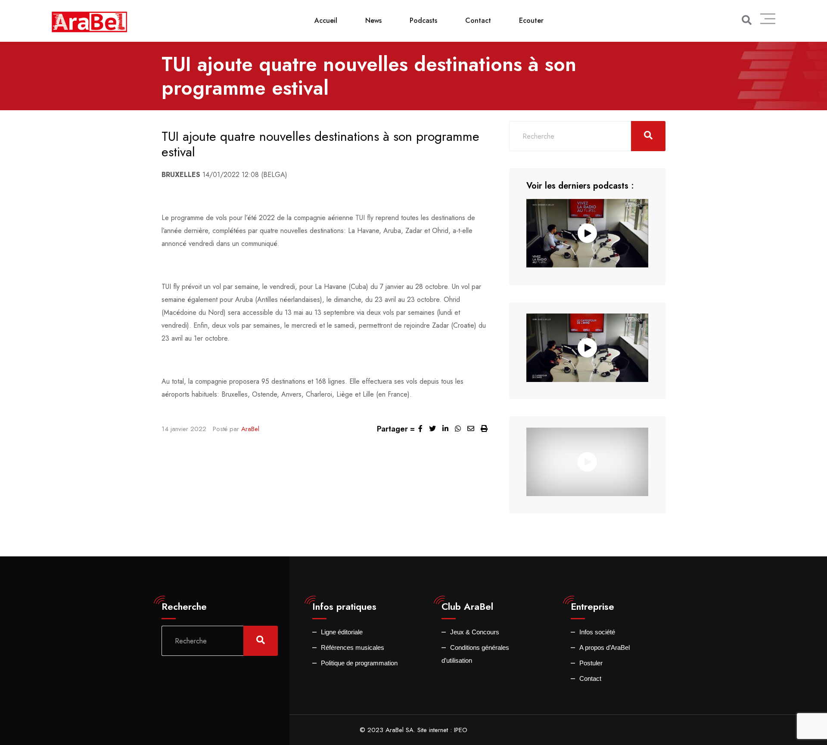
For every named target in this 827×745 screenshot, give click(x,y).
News (373, 20)
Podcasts (423, 20)
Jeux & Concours (474, 632)
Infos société (597, 632)
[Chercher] (747, 20)
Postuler (591, 663)
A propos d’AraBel (604, 647)
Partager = (396, 429)
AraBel (250, 429)
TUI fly (364, 218)
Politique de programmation (359, 663)
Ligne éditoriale (342, 632)
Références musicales (352, 647)
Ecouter (531, 20)
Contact (478, 20)
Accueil (325, 20)
